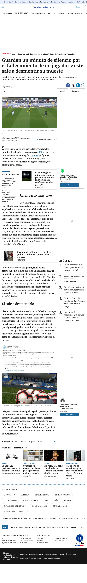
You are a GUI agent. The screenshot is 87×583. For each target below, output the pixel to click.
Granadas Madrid (63, 495)
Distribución (40, 538)
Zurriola (25, 495)
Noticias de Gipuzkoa (26, 540)
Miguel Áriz (6, 87)
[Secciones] (2, 7)
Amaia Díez (27, 476)
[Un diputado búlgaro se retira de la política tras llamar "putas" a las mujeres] (8, 256)
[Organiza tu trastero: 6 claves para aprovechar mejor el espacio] (33, 455)
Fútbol (14, 441)
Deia (3, 538)
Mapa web (40, 540)
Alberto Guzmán (50, 476)
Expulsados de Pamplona (15, 506)
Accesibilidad (24, 558)
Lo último (65, 260)
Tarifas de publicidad (43, 542)
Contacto (13, 527)
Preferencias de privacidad (52, 558)
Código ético (72, 554)
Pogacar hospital (31, 500)
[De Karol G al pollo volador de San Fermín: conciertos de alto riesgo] (54, 455)
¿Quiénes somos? (77, 527)
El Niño (67, 500)
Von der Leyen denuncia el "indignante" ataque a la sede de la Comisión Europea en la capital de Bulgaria (9, 196)
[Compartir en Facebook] (68, 85)
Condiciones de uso (51, 554)
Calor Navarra (10, 500)
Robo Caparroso (39, 506)
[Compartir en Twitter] (73, 85)
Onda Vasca (23, 542)
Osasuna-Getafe (42, 495)
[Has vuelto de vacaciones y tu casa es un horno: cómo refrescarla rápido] (75, 455)
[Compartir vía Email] (83, 85)
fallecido (23, 441)
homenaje (35, 155)
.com (5, 527)
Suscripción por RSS (61, 540)
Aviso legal (23, 554)
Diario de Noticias (25, 538)
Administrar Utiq (36, 558)
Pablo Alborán (51, 500)
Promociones (24, 527)
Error (40, 441)
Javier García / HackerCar (11, 474)
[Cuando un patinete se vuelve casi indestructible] (11, 455)
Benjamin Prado (60, 506)
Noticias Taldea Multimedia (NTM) (10, 543)
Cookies (62, 554)
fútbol (42, 152)
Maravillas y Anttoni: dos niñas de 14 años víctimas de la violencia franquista (43, 54)
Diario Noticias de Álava (9, 540)
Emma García (9, 495)
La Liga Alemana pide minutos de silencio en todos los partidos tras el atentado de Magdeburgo (9, 182)
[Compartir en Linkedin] (78, 85)
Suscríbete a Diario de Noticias (55, 527)
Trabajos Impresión (61, 538)
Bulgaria (32, 441)
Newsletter (36, 527)
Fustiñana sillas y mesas (14, 511)
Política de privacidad (36, 554)
